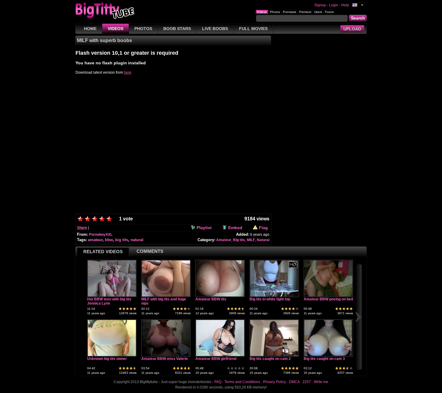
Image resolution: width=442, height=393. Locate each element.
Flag (263, 227)
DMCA (294, 382)
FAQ (217, 382)
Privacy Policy (274, 382)
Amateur (223, 240)
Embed (235, 227)
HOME (90, 28)
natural (136, 240)
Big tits (239, 240)
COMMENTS (150, 251)
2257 (306, 382)
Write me (321, 382)
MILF (251, 240)
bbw (109, 240)
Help (345, 5)
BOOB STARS (177, 28)
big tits (121, 240)
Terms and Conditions (242, 382)
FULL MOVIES (253, 28)
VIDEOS (115, 28)
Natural (263, 240)
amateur (95, 240)
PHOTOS (143, 28)
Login (333, 5)
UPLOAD (352, 28)
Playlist (204, 227)
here (127, 72)
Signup (320, 5)
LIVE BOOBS (215, 28)
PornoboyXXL (100, 234)
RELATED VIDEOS (103, 251)
